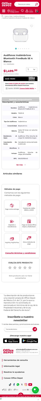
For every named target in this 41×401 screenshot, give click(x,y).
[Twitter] (22, 384)
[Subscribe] (35, 329)
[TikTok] (10, 384)
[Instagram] (25, 384)
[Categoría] (4, 11)
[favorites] (22, 10)
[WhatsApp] (18, 384)
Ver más (19, 165)
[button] (16, 48)
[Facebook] (14, 384)
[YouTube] (30, 384)
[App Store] (11, 340)
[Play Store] (30, 340)
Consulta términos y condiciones (20, 253)
